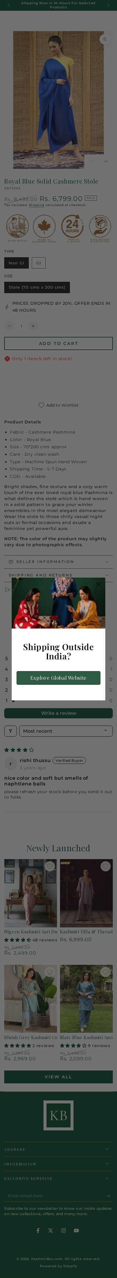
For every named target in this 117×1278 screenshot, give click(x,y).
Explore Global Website (58, 677)
